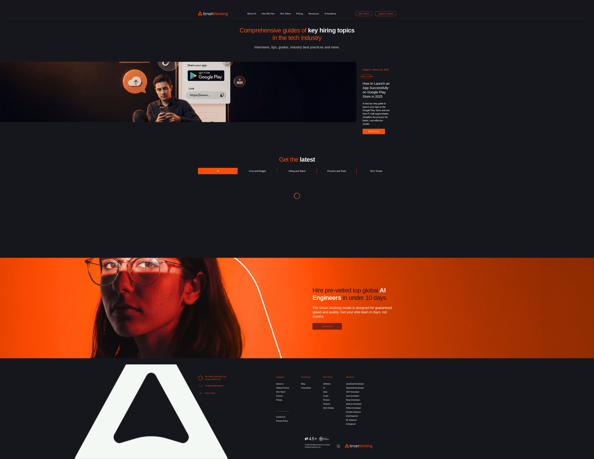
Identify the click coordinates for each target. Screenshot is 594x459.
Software (327, 384)
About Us (251, 13)
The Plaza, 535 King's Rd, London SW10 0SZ (215, 378)
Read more (373, 131)
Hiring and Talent (297, 171)
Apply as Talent (385, 13)
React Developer (353, 400)
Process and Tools (336, 171)
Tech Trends (376, 171)
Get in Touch (210, 393)
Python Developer (353, 408)
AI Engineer (351, 424)
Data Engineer (352, 416)
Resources (313, 13)
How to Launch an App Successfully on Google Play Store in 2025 (376, 90)
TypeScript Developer (355, 388)
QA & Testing (328, 408)
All (218, 171)
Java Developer (352, 396)
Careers (279, 396)
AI (324, 388)
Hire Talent (285, 13)
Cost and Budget (257, 171)
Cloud (325, 396)
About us (280, 384)
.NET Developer (352, 392)
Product (326, 400)
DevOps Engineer (353, 412)
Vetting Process (282, 388)
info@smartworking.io (214, 386)
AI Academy (330, 13)
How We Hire (268, 13)
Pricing (299, 13)
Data (325, 392)
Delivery (326, 404)
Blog (303, 384)
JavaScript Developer (355, 384)
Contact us (327, 326)
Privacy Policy (282, 421)
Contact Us (280, 417)
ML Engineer (351, 420)
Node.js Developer (354, 404)
